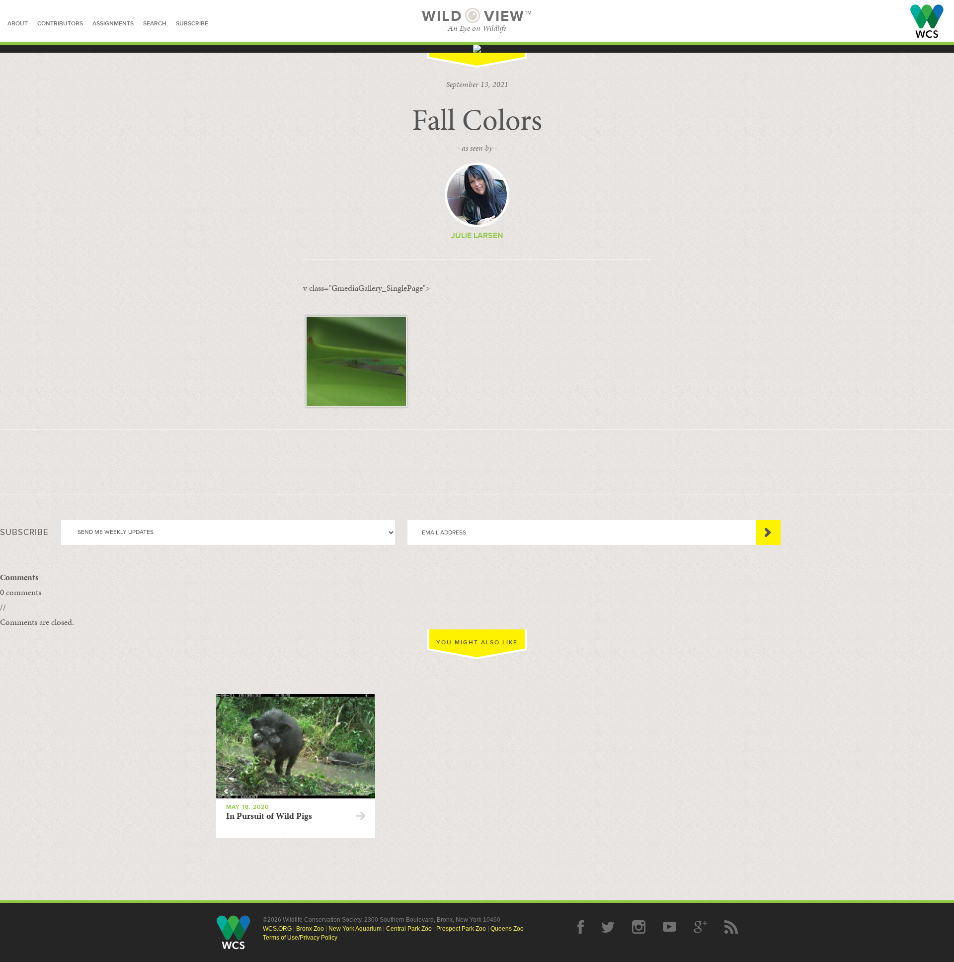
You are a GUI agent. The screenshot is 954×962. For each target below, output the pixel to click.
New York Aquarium (355, 928)
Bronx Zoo (310, 928)
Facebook (580, 927)
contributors (60, 23)
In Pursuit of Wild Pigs (269, 815)
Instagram (638, 927)
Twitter (608, 927)
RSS (731, 927)
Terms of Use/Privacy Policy (300, 937)
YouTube (669, 927)
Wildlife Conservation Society (927, 21)
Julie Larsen (477, 236)
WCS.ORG (277, 928)
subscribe (192, 23)
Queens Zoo (507, 928)
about (17, 23)
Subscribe (768, 532)
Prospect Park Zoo (461, 928)
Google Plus (700, 927)
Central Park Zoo (409, 928)
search (154, 23)
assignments (113, 23)
